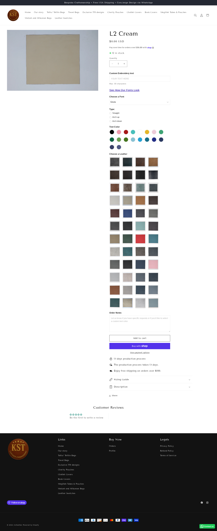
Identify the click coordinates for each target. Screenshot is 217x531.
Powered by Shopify (31, 525)
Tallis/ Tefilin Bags (67, 455)
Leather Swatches (66, 493)
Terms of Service (168, 455)
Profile (112, 451)
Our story (62, 451)
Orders (112, 446)
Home (61, 446)
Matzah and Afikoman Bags (71, 489)
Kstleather (18, 525)
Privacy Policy (167, 446)
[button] (195, 15)
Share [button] (114, 396)
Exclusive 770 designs (68, 465)
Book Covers (64, 479)
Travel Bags (63, 460)
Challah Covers (65, 474)
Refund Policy (167, 451)
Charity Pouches (66, 470)
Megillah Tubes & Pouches (71, 484)
